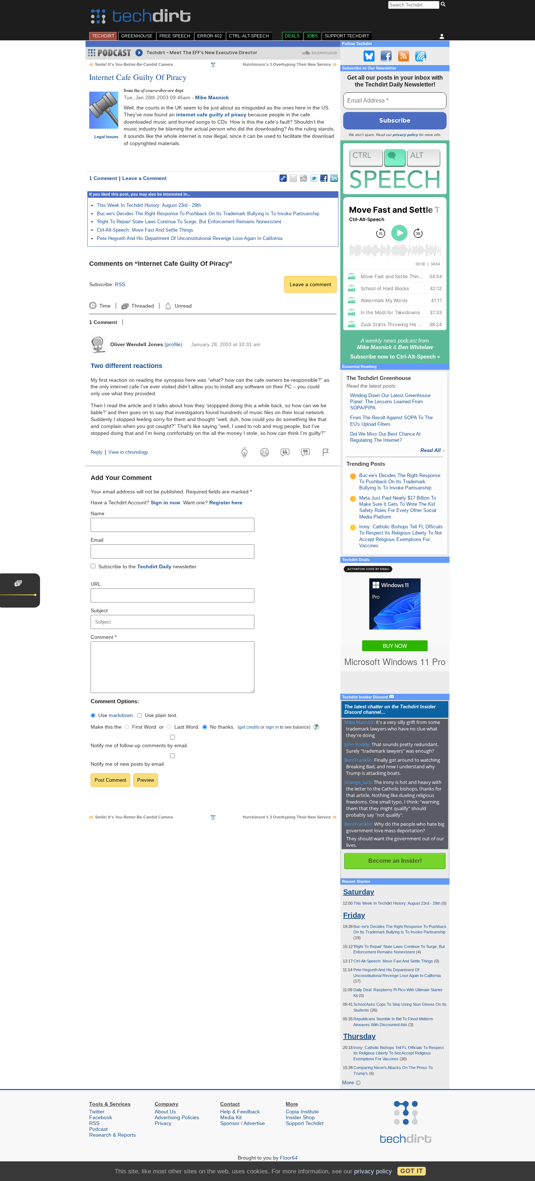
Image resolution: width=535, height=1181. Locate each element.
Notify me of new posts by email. (128, 764)
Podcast (98, 1129)
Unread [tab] (183, 306)
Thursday (359, 1036)
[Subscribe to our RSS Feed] (403, 56)
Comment (103, 637)
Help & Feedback (240, 1111)
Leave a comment (310, 284)
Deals (292, 36)
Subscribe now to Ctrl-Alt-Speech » (395, 356)
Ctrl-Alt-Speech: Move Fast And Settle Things (145, 230)
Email (97, 540)
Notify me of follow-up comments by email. (139, 745)
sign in (272, 727)
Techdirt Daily (154, 566)
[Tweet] (313, 178)
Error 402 (209, 36)
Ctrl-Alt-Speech (249, 36)
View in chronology (128, 452)
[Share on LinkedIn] (334, 178)
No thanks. (222, 727)
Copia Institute (302, 1111)
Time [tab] (105, 306)
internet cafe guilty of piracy (211, 114)
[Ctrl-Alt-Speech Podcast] (395, 168)
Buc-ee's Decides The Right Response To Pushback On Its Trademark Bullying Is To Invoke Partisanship (208, 213)
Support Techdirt (347, 36)
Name (97, 513)
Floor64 (289, 1158)
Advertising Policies (177, 1117)
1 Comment (103, 178)
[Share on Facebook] (324, 178)
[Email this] (293, 178)
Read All (432, 450)
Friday (354, 915)
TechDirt (103, 36)
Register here (225, 502)
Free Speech (174, 36)
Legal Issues (106, 137)
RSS (120, 284)
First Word (144, 727)
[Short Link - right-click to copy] (283, 178)
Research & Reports (112, 1135)
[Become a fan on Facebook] (386, 56)
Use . (116, 715)
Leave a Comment (144, 178)
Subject (99, 610)
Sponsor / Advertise (242, 1123)
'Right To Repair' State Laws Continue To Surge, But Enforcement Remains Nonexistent (189, 221)
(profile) (173, 344)
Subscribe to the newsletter (147, 566)
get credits (249, 727)
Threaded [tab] (142, 306)
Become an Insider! (395, 861)
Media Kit (231, 1117)
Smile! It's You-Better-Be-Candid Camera (134, 64)
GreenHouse (136, 36)
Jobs (312, 36)
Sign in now (165, 502)
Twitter (96, 1111)
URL (96, 584)
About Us (165, 1111)
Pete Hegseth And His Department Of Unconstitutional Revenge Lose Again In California (189, 238)
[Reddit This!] (303, 178)
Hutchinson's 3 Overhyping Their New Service (287, 64)
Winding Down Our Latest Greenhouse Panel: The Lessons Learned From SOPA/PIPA (390, 402)
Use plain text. (161, 715)
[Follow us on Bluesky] (369, 56)
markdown (121, 715)
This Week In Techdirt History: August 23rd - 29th (149, 205)
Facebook (100, 1117)
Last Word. (186, 727)
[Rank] (353, 476)
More (349, 1082)
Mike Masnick (212, 97)
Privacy (163, 1123)
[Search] (444, 4)
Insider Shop (300, 1117)
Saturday (358, 892)
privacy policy (405, 135)
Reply (97, 452)
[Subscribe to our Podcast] (420, 56)
